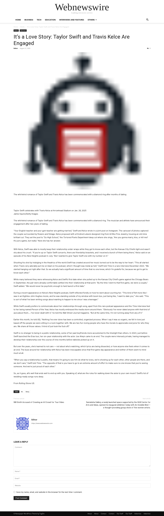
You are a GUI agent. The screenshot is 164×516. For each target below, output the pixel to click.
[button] (147, 20)
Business (28, 20)
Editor (16, 48)
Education (50, 20)
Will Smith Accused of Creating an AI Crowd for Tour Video (39, 402)
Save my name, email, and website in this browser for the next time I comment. (49, 492)
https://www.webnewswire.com (42, 423)
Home (18, 20)
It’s (22, 392)
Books (22, 27)
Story (27, 392)
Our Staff (120, 514)
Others (91, 20)
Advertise (137, 514)
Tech (39, 20)
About (90, 514)
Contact (103, 514)
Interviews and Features (71, 20)
